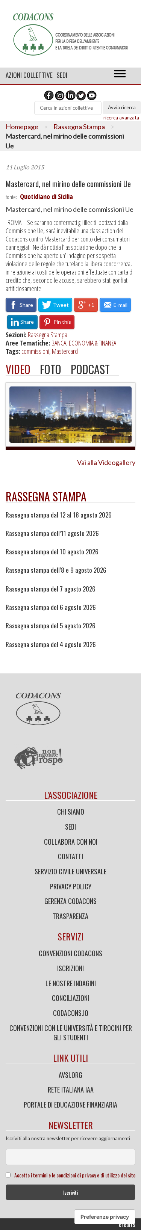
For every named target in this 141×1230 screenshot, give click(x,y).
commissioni (35, 351)
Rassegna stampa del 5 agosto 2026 (51, 625)
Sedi (61, 75)
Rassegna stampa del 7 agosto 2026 (51, 588)
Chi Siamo (70, 811)
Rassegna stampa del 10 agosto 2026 (52, 551)
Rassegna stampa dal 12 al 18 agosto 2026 (59, 514)
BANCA (59, 342)
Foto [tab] (50, 369)
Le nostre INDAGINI (70, 983)
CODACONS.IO (70, 1013)
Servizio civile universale (70, 871)
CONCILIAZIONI (70, 998)
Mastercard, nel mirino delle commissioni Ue (68, 184)
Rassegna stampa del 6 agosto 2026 (51, 607)
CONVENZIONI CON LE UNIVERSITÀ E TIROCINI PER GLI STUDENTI (70, 1033)
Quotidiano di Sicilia (46, 196)
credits (127, 1224)
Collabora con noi (70, 842)
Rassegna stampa (46, 496)
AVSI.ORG (70, 1075)
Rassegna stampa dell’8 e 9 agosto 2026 (56, 570)
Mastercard (65, 351)
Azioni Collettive (29, 75)
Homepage (22, 126)
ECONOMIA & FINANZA (92, 342)
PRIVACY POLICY (70, 886)
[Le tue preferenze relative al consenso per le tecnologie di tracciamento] (104, 1217)
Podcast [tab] (90, 369)
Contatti (70, 856)
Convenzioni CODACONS (70, 953)
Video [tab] (18, 369)
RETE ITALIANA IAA (71, 1089)
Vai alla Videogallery (106, 462)
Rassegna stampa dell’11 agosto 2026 (52, 533)
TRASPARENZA (70, 916)
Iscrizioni (70, 968)
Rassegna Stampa (79, 126)
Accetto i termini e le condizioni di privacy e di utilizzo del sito (74, 1175)
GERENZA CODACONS (70, 901)
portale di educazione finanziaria (70, 1104)
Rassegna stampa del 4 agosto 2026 (51, 644)
